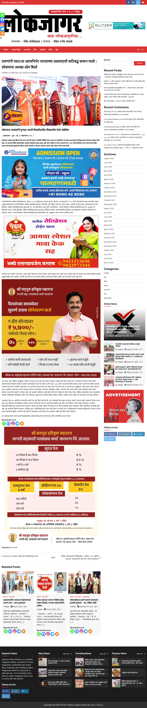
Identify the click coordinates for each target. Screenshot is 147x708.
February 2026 (109, 183)
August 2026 (109, 158)
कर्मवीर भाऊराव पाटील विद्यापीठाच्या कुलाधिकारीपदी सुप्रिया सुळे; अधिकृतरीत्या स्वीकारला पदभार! (94, 662)
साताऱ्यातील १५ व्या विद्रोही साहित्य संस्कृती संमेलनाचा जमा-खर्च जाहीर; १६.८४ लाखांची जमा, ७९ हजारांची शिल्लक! (123, 329)
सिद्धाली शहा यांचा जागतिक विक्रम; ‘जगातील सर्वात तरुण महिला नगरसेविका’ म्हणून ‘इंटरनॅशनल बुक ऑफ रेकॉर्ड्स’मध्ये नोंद (95, 673)
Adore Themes (96, 705)
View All (66, 654)
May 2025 (108, 221)
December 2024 (110, 242)
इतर (57, 49)
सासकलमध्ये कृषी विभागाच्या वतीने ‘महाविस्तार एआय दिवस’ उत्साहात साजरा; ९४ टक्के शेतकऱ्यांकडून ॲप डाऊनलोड (128, 379)
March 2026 (108, 179)
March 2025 (108, 229)
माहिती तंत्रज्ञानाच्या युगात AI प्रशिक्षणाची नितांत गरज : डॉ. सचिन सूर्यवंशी (132, 683)
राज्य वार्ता (27, 49)
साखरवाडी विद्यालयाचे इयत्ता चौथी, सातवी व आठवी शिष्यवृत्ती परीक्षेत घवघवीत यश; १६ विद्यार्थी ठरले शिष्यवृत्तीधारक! (129, 356)
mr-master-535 (110, 145)
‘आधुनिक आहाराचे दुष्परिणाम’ (130, 672)
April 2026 (108, 175)
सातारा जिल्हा (16, 49)
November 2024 (110, 246)
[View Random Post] (138, 49)
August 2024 (109, 250)
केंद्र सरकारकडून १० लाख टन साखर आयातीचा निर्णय (119, 101)
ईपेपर (50, 49)
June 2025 (108, 217)
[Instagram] (13, 424)
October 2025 (109, 200)
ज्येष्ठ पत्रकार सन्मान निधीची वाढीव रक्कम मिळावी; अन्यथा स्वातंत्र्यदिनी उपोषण (50, 603)
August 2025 (109, 208)
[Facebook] (8, 424)
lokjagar (34, 72)
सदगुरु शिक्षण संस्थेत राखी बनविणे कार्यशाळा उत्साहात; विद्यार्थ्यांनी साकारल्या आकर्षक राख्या (57, 673)
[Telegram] (17, 424)
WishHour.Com (109, 111)
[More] (22, 424)
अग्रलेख (42, 49)
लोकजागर (63, 705)
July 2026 (108, 163)
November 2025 (110, 196)
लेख (35, 49)
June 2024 (108, 258)
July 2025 (108, 213)
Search (107, 60)
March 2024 (108, 263)
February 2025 (109, 233)
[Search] (142, 49)
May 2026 (108, 171)
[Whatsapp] (4, 424)
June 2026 (108, 167)
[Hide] (1, 38)
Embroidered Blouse (111, 119)
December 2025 (110, 192)
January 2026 (109, 188)
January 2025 (109, 238)
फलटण (5, 49)
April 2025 (108, 225)
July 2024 (108, 254)
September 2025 (110, 204)
